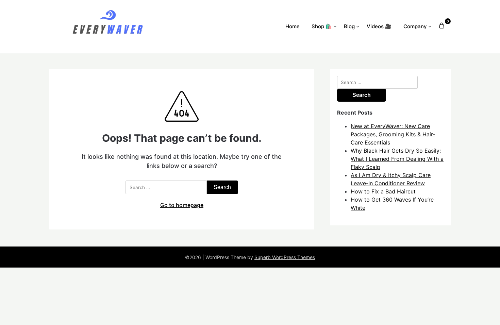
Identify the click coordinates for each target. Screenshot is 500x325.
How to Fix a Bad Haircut (383, 191)
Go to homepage (181, 205)
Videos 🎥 (379, 26)
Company (415, 26)
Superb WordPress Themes (284, 257)
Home (292, 26)
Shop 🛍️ (322, 26)
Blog (349, 26)
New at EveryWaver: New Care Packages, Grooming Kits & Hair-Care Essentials (393, 134)
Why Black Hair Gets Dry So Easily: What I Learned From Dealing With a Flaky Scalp (397, 158)
